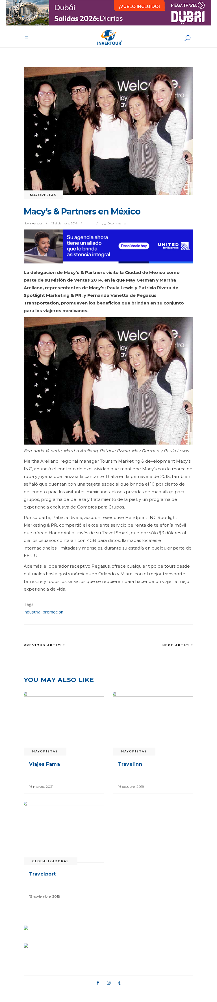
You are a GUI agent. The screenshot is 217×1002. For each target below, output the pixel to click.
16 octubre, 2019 (131, 786)
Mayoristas (43, 195)
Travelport (42, 874)
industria (32, 612)
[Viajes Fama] (64, 722)
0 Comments (117, 223)
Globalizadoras (50, 861)
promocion (53, 612)
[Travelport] (64, 832)
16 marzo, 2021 (41, 786)
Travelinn (130, 764)
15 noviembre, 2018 (44, 896)
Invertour (35, 223)
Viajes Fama (44, 764)
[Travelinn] (153, 722)
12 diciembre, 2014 (64, 223)
